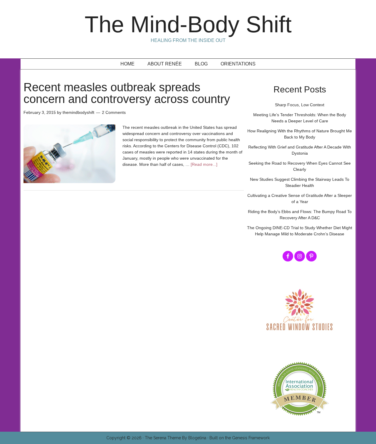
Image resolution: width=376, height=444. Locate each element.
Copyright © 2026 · (125, 437)
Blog (201, 63)
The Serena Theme (163, 437)
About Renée (164, 63)
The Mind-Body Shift (188, 24)
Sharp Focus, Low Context (299, 104)
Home (127, 63)
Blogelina (197, 437)
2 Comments (114, 112)
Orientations (238, 63)
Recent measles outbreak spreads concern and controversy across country (127, 93)
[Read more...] (204, 164)
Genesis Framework (251, 437)
